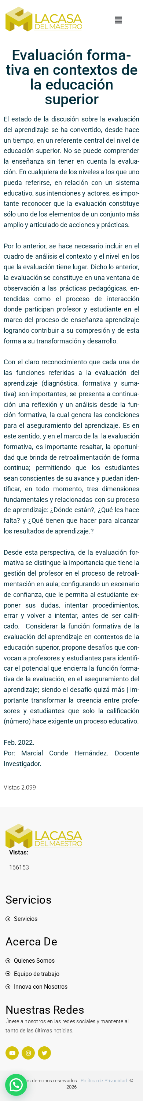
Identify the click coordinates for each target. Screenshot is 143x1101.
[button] (118, 21)
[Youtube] (12, 1053)
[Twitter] (44, 1053)
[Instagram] (28, 1053)
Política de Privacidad (104, 1080)
